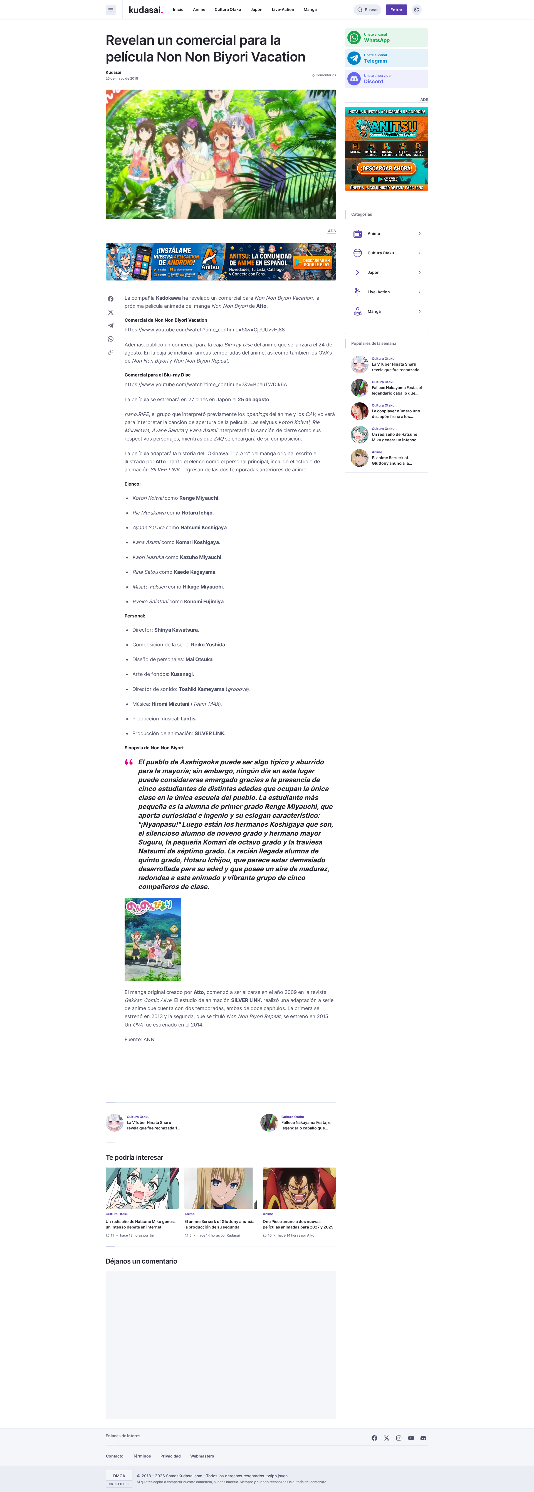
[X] (387, 1438)
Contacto (114, 1456)
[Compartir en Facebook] (111, 299)
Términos (142, 1456)
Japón (257, 9)
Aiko (310, 1235)
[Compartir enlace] (111, 352)
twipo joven (277, 1475)
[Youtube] (411, 1438)
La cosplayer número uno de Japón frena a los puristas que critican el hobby (396, 419)
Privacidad (170, 1456)
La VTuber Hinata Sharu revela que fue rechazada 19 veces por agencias (153, 1128)
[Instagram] (399, 1438)
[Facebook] (374, 1438)
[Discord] (423, 1438)
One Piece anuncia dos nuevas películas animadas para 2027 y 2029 (298, 1224)
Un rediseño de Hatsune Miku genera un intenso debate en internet (140, 1224)
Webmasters (202, 1456)
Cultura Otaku (228, 9)
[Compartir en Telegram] (111, 326)
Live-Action (283, 9)
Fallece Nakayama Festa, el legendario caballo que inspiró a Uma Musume (306, 1128)
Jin (151, 1235)
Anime (199, 9)
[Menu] (111, 10)
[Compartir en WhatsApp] (111, 339)
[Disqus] (221, 1345)
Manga (310, 9)
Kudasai (113, 72)
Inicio (178, 9)
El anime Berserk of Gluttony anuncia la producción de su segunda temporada (219, 1227)
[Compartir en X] (111, 312)
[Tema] (417, 9)
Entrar (396, 9)
